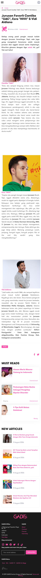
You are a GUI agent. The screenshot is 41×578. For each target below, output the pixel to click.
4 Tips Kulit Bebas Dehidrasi (21, 409)
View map (4, 537)
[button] (38, 354)
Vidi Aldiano (6, 290)
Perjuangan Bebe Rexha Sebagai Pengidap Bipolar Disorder (24, 390)
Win (7, 563)
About (23, 527)
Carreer (24, 531)
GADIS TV (12, 563)
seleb (30, 47)
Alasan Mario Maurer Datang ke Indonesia (22, 371)
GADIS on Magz (21, 563)
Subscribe (31, 552)
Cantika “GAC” (8, 83)
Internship (25, 533)
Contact (24, 529)
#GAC (5, 347)
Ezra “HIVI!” (6, 192)
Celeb (6, 8)
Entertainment (24, 29)
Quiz (3, 563)
